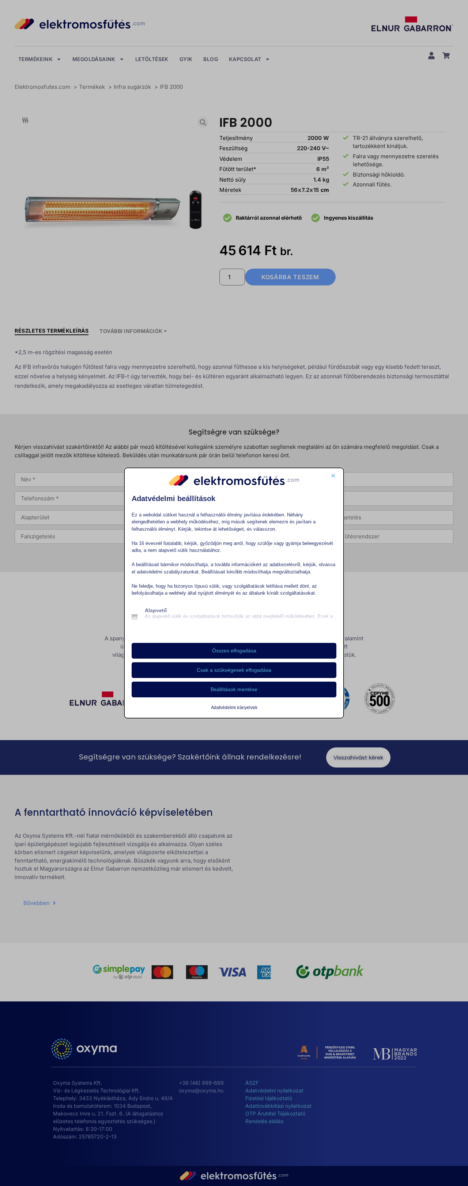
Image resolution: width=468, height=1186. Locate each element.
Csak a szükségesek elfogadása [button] (234, 670)
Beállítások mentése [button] (234, 689)
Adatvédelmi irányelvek (234, 707)
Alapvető (156, 610)
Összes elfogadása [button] (234, 650)
